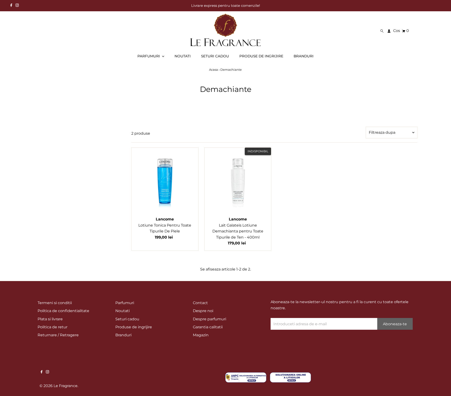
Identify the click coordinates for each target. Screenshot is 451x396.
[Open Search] (382, 31)
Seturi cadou (127, 319)
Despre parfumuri (209, 319)
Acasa (213, 69)
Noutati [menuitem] (183, 56)
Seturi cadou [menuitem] (215, 56)
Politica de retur (52, 327)
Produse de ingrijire (133, 327)
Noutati (122, 311)
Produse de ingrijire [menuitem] (261, 56)
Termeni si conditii (55, 303)
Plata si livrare (50, 319)
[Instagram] (17, 5)
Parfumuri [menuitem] (149, 56)
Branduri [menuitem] (304, 56)
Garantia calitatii (208, 327)
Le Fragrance (66, 386)
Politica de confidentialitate (63, 311)
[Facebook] (11, 5)
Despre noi (203, 311)
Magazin (201, 335)
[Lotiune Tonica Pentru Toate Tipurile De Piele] (165, 181)
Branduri (123, 335)
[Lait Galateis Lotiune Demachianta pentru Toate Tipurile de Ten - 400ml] (238, 181)
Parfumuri (124, 303)
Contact (200, 303)
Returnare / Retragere (58, 335)
